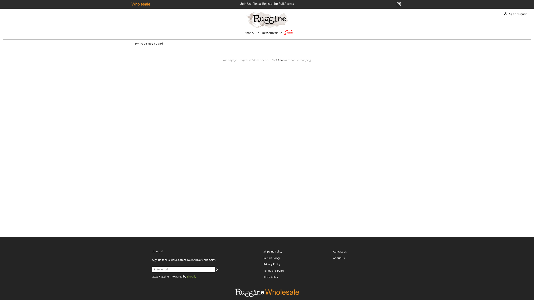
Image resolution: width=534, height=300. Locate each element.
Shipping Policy (272, 251)
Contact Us (340, 251)
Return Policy (271, 258)
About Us (339, 258)
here (280, 60)
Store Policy (270, 277)
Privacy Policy (271, 264)
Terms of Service (273, 270)
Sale (289, 33)
